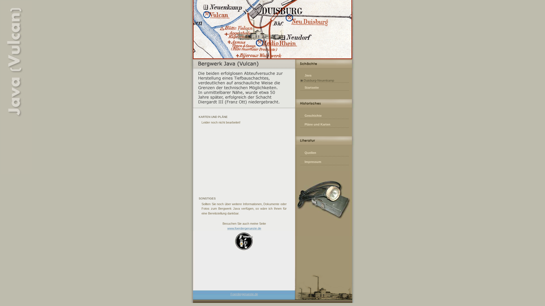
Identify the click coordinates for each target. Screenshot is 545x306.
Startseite (312, 87)
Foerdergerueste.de (244, 294)
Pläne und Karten (317, 124)
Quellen (310, 152)
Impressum (313, 161)
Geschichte (313, 115)
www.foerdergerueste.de (244, 228)
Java (308, 75)
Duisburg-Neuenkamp (319, 80)
